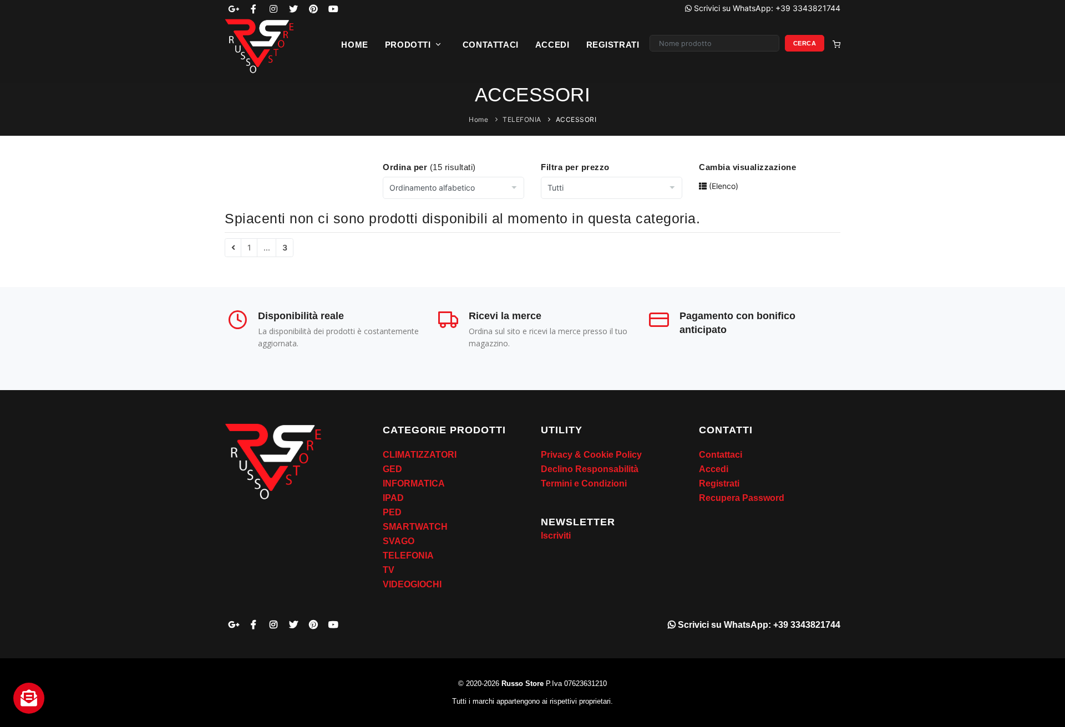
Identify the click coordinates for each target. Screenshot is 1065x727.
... (266, 247)
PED (392, 512)
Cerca (804, 43)
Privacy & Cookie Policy (591, 454)
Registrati (613, 44)
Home (354, 44)
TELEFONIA (522, 119)
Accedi (552, 44)
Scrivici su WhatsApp (766, 8)
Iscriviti (556, 535)
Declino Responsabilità (589, 469)
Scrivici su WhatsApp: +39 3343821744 (758, 624)
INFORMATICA (414, 483)
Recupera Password (741, 498)
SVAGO (398, 541)
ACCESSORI (576, 119)
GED (392, 469)
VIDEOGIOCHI (412, 584)
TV (388, 570)
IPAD (393, 498)
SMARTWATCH (415, 526)
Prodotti (409, 44)
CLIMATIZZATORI (420, 454)
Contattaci (491, 44)
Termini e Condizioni (584, 483)
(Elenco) (722, 186)
